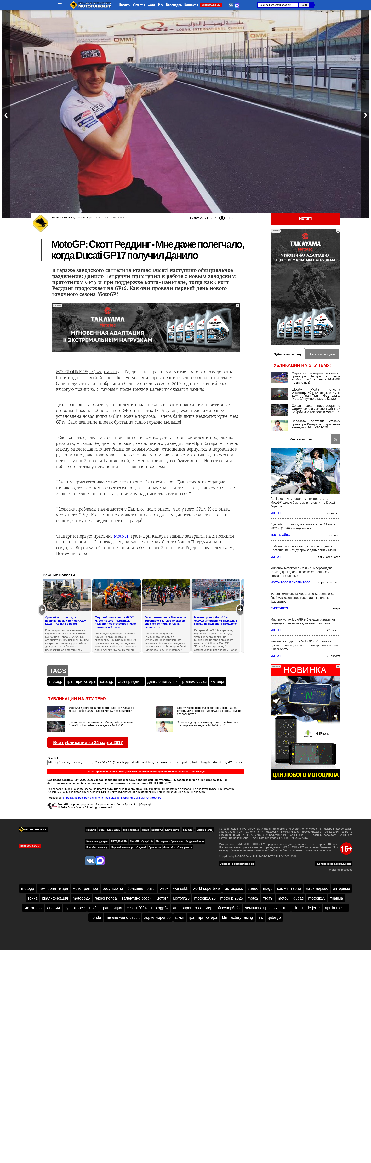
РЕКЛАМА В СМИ (211, 5)
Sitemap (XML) (205, 830)
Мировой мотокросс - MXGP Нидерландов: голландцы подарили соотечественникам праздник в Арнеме (301, 571)
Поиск (145, 830)
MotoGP (121, 536)
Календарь (174, 4)
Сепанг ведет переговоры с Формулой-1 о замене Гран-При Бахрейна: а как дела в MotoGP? (316, 409)
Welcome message (340, 869)
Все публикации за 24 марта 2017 (88, 742)
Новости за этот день (322, 354)
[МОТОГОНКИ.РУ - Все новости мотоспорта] (91, 7)
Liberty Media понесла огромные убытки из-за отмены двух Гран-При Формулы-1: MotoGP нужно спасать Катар (316, 394)
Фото (151, 4)
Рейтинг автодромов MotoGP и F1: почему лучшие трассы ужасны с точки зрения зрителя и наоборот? (304, 645)
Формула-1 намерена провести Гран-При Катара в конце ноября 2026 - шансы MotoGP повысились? (316, 377)
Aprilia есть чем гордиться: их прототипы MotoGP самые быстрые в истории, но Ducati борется (303, 502)
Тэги (160, 4)
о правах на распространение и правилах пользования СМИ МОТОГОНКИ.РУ (112, 797)
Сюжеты (139, 4)
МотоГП (305, 218)
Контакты (191, 4)
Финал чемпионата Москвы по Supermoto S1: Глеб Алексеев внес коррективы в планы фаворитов (303, 597)
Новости (124, 4)
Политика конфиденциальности (333, 863)
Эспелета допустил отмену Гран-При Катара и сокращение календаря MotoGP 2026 (316, 424)
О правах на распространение (237, 863)
